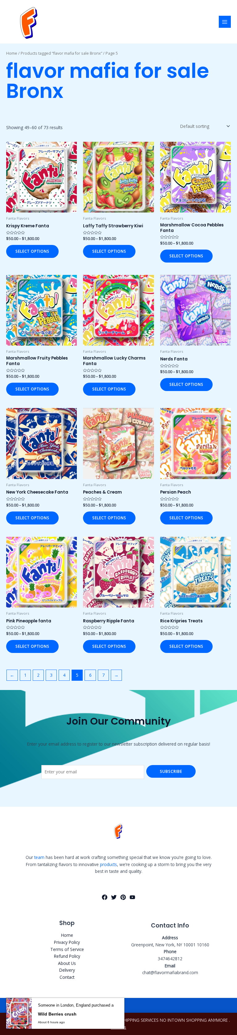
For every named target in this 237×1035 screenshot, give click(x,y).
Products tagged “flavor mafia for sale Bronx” (61, 53)
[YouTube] (132, 897)
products (108, 864)
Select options (32, 251)
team (39, 857)
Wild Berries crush (57, 1014)
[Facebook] (104, 897)
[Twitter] (114, 897)
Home (11, 53)
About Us (67, 963)
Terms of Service (67, 949)
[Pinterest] (123, 897)
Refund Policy (67, 956)
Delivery (67, 970)
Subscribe (171, 771)
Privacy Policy (67, 942)
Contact (67, 977)
